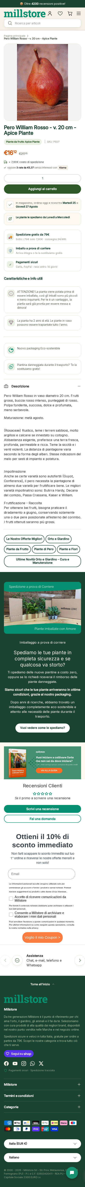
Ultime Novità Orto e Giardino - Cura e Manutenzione (42, 561)
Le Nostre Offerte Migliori (24, 539)
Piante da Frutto (17, 549)
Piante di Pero (44, 549)
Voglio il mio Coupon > (42, 937)
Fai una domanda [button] (43, 819)
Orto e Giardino (58, 539)
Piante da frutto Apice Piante (23, 141)
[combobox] (42, 23)
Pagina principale (15, 36)
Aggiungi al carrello (42, 189)
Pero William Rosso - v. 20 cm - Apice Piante (30, 38)
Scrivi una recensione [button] (42, 809)
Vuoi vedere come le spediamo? (42, 728)
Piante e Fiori (68, 549)
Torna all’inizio (40, 984)
